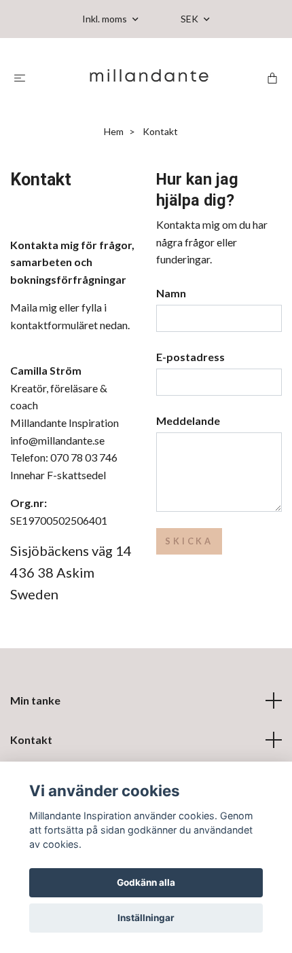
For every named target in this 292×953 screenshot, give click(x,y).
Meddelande (188, 420)
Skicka (189, 541)
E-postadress (190, 356)
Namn (171, 292)
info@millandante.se (57, 440)
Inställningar (146, 917)
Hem (114, 131)
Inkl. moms (105, 18)
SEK (190, 18)
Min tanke (35, 700)
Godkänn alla (146, 882)
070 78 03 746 (83, 457)
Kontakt (31, 739)
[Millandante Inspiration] (148, 77)
